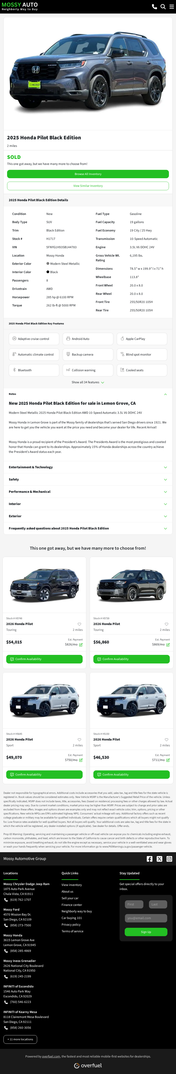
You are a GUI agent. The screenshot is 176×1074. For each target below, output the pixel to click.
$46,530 (101, 757)
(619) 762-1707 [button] (20, 899)
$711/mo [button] (161, 757)
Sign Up (146, 932)
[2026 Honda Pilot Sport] (44, 700)
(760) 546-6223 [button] (20, 1001)
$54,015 (14, 642)
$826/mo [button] (74, 642)
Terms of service (72, 931)
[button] (154, 6)
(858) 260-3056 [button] (20, 1027)
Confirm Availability (28, 659)
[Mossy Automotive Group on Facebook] (148, 859)
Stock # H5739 (101, 618)
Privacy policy (71, 924)
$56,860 (101, 642)
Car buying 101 (72, 918)
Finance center (72, 904)
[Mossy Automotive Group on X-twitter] (158, 859)
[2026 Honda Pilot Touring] (44, 585)
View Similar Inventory (88, 186)
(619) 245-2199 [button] (20, 976)
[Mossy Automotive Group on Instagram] (168, 859)
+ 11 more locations (20, 1039)
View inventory (72, 884)
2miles (78, 629)
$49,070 (14, 757)
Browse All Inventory (88, 174)
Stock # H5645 (14, 734)
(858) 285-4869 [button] (20, 950)
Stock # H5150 (101, 734)
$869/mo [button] (161, 642)
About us (67, 891)
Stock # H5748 (14, 618)
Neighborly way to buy (77, 911)
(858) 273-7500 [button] (20, 925)
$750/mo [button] (74, 757)
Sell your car (70, 898)
